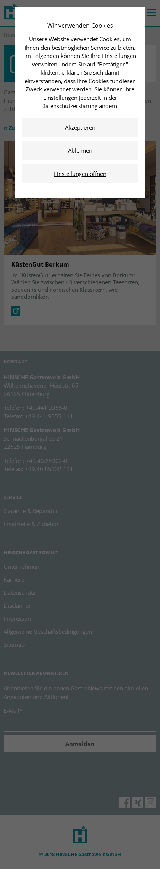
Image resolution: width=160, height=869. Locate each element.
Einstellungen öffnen (80, 173)
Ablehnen (80, 150)
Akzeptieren (80, 127)
